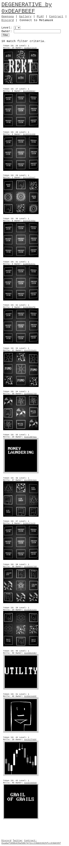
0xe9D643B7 (30, 653)
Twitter (18, 840)
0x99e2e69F (30, 696)
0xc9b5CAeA (30, 480)
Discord (7, 20)
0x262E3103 (30, 610)
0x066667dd (30, 394)
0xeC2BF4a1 (30, 437)
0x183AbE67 (29, 91)
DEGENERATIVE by (26, 4)
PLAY (40, 16)
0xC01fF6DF (30, 739)
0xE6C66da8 (30, 783)
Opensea (7, 16)
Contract (56, 16)
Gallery (25, 16)
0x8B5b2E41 (29, 264)
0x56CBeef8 (29, 307)
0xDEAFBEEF (18, 11)
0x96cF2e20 (30, 48)
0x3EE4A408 (29, 134)
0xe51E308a (29, 221)
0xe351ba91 (30, 350)
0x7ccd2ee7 (29, 177)
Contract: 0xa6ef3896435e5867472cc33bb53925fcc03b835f (31, 842)
